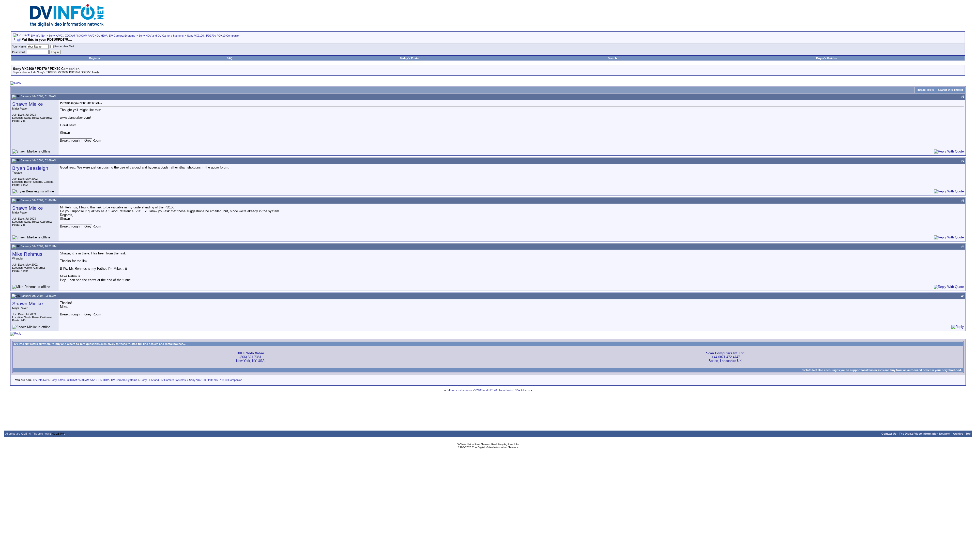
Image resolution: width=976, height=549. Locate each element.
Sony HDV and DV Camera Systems (161, 35)
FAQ (230, 58)
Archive (958, 433)
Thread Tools (925, 89)
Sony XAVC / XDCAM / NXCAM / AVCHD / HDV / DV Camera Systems (92, 35)
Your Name (19, 46)
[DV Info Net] (67, 25)
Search (612, 58)
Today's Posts (409, 58)
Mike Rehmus (27, 254)
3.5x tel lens (522, 390)
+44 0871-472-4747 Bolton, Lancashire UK (725, 357)
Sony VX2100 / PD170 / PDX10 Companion (213, 35)
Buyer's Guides (826, 58)
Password (18, 52)
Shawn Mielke (27, 104)
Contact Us (888, 433)
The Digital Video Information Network (924, 433)
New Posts (506, 390)
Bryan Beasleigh (30, 168)
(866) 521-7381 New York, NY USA (250, 357)
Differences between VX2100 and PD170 (472, 390)
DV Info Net (38, 35)
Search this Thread (950, 89)
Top (968, 433)
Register (94, 58)
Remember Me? (64, 46)
